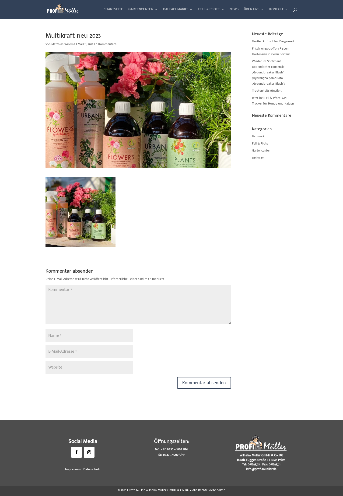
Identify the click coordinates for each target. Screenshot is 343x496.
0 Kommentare (106, 44)
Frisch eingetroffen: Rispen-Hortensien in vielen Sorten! (271, 51)
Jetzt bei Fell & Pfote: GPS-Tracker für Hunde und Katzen (273, 100)
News (234, 9)
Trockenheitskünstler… (267, 90)
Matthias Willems (63, 44)
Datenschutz (92, 469)
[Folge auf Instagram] (89, 452)
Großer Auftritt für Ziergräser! (273, 41)
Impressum (73, 469)
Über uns (251, 9)
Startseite (113, 9)
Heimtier (258, 157)
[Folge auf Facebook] (76, 452)
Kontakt (276, 9)
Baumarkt (259, 136)
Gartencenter (140, 9)
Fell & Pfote (209, 9)
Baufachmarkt (175, 9)
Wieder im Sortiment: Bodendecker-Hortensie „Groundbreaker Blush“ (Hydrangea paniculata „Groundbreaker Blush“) (268, 72)
